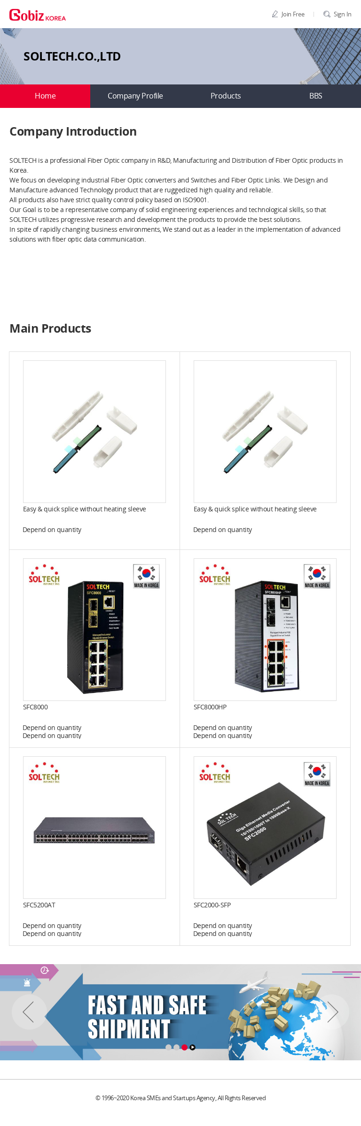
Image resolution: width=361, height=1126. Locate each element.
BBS (315, 96)
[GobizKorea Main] (37, 14)
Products (226, 96)
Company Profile (135, 96)
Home (45, 96)
